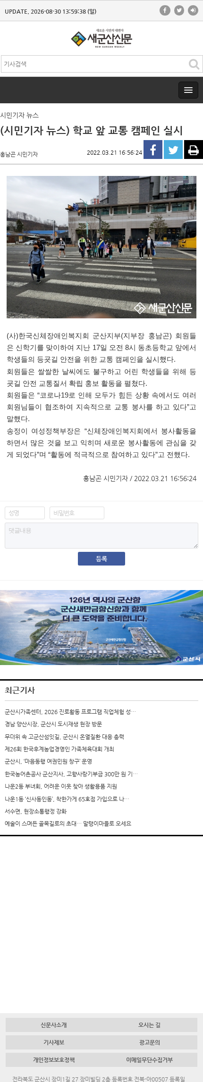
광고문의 (149, 1042)
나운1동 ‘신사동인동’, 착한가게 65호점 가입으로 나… (67, 799)
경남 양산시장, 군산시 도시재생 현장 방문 (53, 724)
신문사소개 (54, 1025)
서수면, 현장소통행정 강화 (36, 811)
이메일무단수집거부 (149, 1060)
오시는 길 (149, 1025)
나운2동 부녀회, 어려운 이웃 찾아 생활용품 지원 (61, 786)
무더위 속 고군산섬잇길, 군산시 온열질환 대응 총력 (64, 736)
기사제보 (53, 1042)
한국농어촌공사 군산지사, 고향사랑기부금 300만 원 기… (71, 774)
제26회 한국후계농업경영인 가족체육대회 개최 (59, 749)
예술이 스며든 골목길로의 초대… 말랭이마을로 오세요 (68, 823)
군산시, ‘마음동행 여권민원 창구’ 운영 (48, 761)
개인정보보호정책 (54, 1060)
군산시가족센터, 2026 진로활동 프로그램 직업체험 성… (70, 711)
